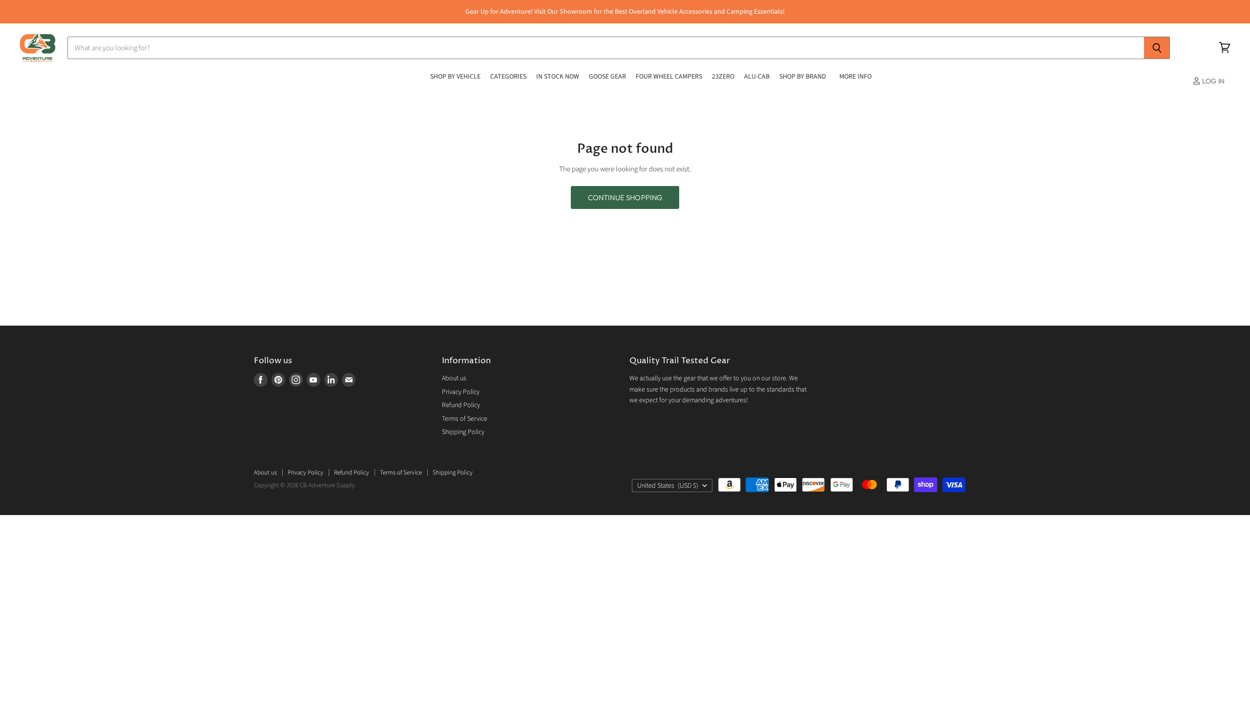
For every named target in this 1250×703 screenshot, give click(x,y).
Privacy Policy (460, 392)
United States (667, 486)
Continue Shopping (625, 197)
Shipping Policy (463, 432)
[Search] (1157, 48)
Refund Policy (461, 405)
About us (454, 378)
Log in (1213, 81)
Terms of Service (464, 419)
